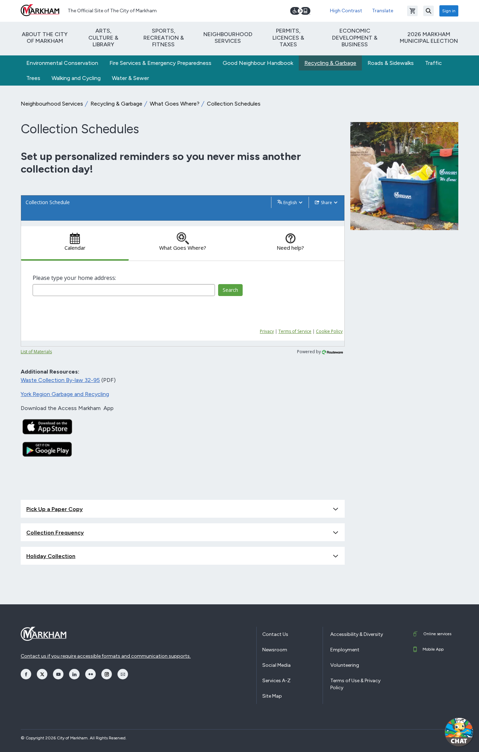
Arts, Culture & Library (103, 37)
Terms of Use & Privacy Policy (355, 684)
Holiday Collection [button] (50, 556)
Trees (33, 78)
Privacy (267, 331)
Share (326, 203)
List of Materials (36, 352)
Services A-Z (276, 681)
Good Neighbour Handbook (258, 63)
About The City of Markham (45, 37)
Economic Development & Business (354, 37)
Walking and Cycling (76, 78)
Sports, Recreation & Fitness (163, 37)
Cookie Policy (329, 331)
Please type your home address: (74, 278)
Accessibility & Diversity (356, 634)
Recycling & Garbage (330, 63)
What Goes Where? (175, 103)
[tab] (75, 243)
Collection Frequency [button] (55, 532)
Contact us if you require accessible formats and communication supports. (106, 656)
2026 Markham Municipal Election (429, 37)
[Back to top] (425, 740)
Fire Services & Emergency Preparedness (160, 63)
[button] (459, 732)
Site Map (272, 696)
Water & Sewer (130, 78)
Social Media (276, 665)
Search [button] (230, 290)
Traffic (433, 63)
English (290, 203)
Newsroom (274, 650)
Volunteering (344, 665)
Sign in (449, 10)
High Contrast (346, 11)
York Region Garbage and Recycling (65, 394)
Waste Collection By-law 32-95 (60, 380)
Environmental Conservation (62, 63)
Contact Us (275, 634)
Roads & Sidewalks (390, 63)
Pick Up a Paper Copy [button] (54, 509)
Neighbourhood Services (227, 37)
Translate (382, 11)
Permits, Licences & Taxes (288, 37)
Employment (344, 650)
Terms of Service (294, 331)
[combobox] (124, 290)
